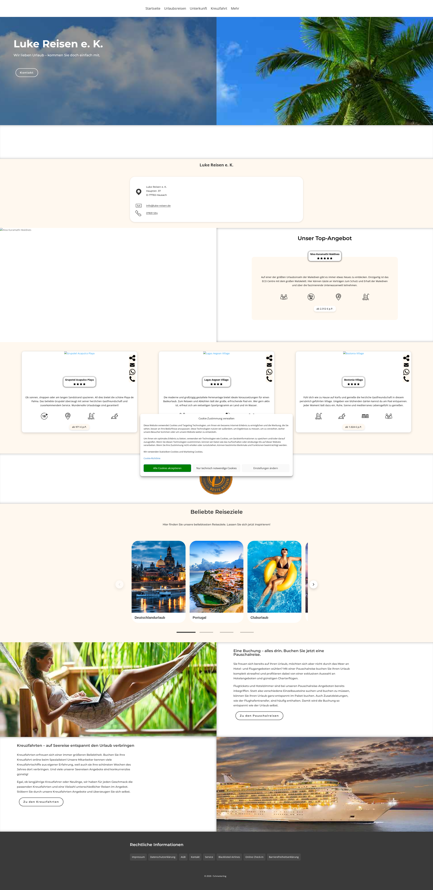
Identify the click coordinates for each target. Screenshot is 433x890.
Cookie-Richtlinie (152, 458)
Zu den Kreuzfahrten (41, 801)
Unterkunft (198, 9)
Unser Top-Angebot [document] (325, 238)
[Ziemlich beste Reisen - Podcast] (216, 478)
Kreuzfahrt (219, 9)
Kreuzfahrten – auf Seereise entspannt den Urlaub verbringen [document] (75, 746)
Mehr (235, 9)
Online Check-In (254, 857)
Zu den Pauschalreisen (259, 715)
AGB (183, 857)
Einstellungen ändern (265, 468)
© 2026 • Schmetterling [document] (215, 876)
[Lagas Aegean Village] (216, 353)
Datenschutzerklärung (162, 857)
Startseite (152, 9)
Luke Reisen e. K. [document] (58, 44)
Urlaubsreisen (175, 9)
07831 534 (152, 213)
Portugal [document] (199, 617)
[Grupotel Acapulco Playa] (79, 353)
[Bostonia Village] (353, 353)
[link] (159, 582)
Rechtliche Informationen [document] (156, 845)
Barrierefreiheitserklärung (284, 857)
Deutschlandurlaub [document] (150, 617)
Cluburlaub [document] (259, 617)
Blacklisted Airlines (229, 857)
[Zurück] (119, 584)
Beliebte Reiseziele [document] (216, 511)
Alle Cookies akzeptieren (167, 468)
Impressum (138, 857)
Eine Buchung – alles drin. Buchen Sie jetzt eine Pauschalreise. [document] (278, 653)
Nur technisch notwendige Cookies (216, 468)
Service (209, 857)
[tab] (186, 632)
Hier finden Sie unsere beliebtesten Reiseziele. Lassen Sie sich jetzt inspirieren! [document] (216, 524)
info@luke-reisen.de (158, 205)
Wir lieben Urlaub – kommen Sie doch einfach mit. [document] (57, 55)
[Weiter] (314, 584)
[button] (159, 618)
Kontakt (27, 72)
